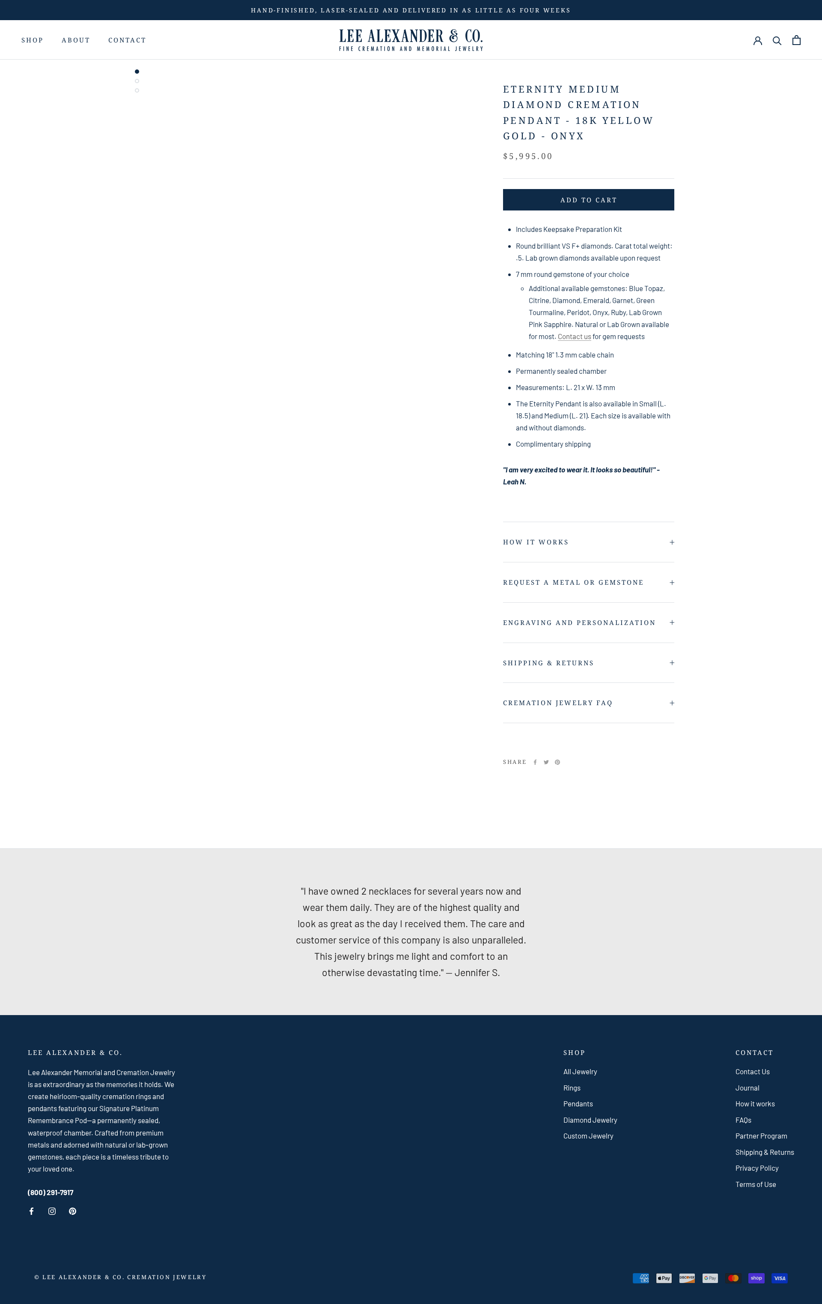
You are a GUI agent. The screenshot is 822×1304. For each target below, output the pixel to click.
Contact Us (753, 1071)
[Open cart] (796, 40)
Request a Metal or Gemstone (573, 582)
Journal (747, 1087)
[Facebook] (535, 762)
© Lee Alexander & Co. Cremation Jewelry (120, 1277)
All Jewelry (580, 1071)
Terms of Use (756, 1184)
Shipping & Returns (548, 662)
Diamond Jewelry (590, 1119)
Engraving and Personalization (579, 622)
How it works (536, 542)
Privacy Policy (757, 1167)
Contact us (574, 336)
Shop (32, 40)
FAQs (743, 1119)
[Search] (777, 40)
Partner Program (761, 1135)
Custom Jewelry (588, 1135)
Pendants (578, 1103)
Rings (572, 1087)
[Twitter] (546, 762)
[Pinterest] (557, 762)
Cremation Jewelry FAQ (558, 702)
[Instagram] (52, 1211)
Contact (127, 40)
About (76, 40)
